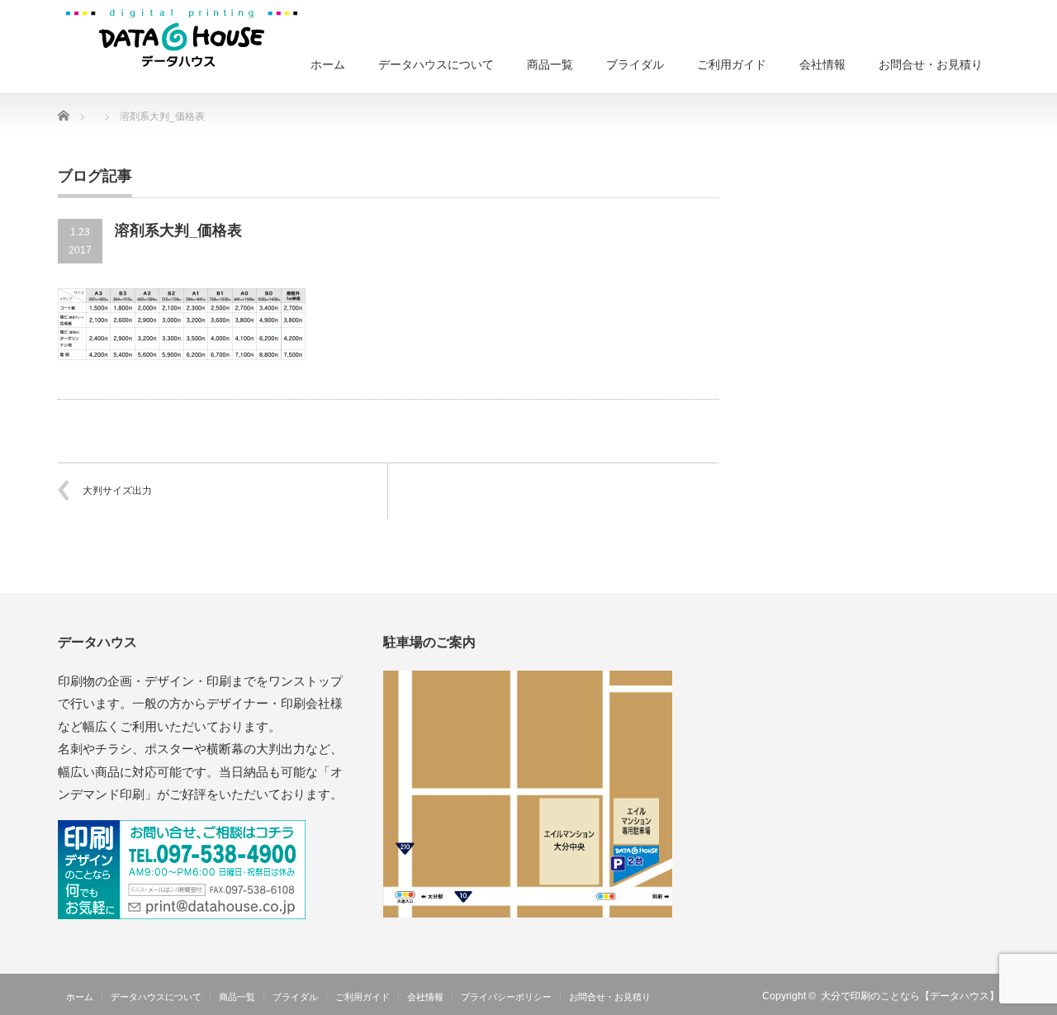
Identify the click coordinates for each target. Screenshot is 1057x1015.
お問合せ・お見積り (931, 64)
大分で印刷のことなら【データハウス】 (910, 996)
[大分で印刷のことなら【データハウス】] (182, 37)
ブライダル (635, 64)
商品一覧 (550, 64)
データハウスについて (436, 64)
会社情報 (822, 64)
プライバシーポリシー (506, 997)
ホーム (327, 64)
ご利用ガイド (731, 64)
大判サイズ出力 (117, 490)
